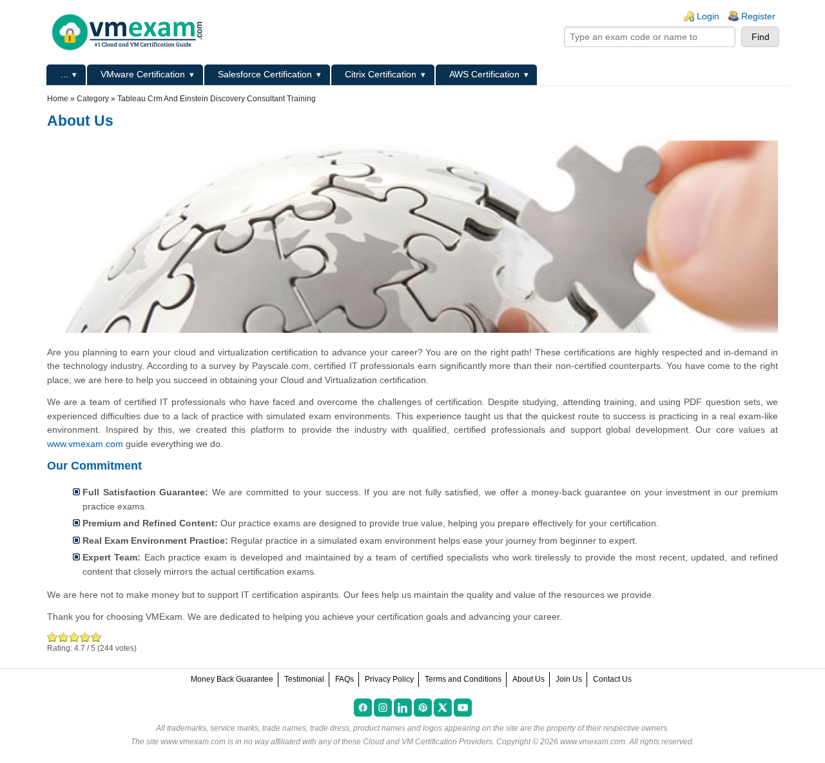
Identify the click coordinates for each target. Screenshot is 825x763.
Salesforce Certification (265, 74)
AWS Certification (484, 74)
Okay (63, 637)
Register (758, 16)
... (64, 74)
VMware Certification (143, 74)
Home (57, 98)
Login (708, 16)
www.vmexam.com (85, 444)
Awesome (95, 637)
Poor (52, 637)
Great (85, 637)
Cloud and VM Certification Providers (427, 741)
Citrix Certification (380, 74)
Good (74, 637)
